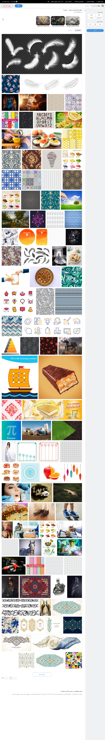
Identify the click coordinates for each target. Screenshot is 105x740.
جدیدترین (70, 30)
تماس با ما (13, 1)
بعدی (6, 678)
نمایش (95, 30)
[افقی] (100, 24)
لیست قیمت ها (6, 1)
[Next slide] (3, 19)
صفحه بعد (42, 674)
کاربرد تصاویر (100, 1)
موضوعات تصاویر (90, 1)
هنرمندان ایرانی (68, 1)
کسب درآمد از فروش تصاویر (57, 1)
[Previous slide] (79, 19)
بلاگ (48, 1)
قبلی (14, 678)
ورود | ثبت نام (6, 6)
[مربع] (90, 24)
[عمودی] (95, 24)
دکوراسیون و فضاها (79, 1)
